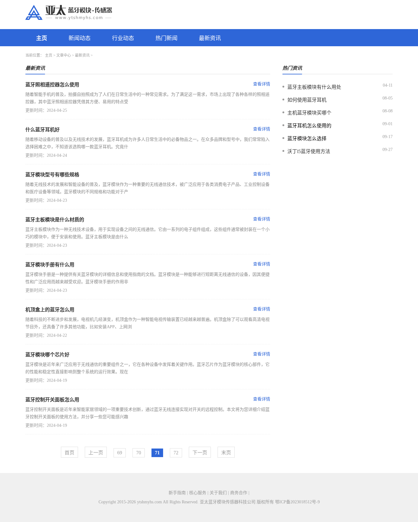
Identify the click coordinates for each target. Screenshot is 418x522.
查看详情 (261, 84)
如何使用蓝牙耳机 (307, 100)
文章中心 (63, 55)
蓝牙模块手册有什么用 (49, 264)
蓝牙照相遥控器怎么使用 (52, 84)
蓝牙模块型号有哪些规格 (52, 174)
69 (119, 452)
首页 (69, 452)
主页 (41, 38)
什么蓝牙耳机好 (42, 129)
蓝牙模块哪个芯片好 (47, 354)
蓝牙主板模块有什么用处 (314, 87)
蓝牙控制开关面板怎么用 (52, 399)
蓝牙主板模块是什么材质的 (54, 219)
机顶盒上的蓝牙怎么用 (49, 309)
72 (176, 452)
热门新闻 (166, 38)
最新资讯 (210, 38)
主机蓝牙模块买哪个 (309, 112)
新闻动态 (80, 38)
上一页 (95, 452)
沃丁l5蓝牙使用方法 (308, 151)
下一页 (199, 452)
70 (138, 452)
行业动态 (123, 38)
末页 (226, 452)
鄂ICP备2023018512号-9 (297, 502)
